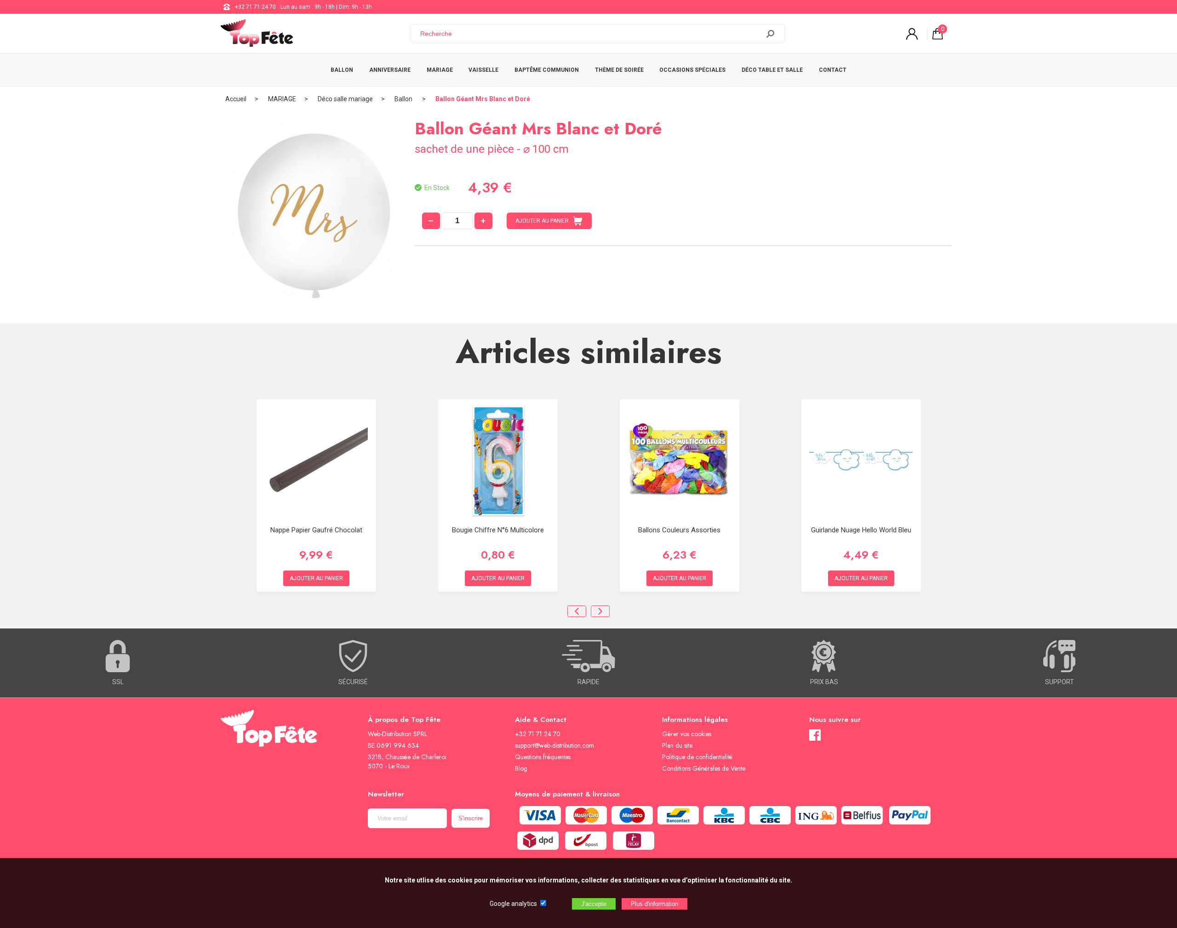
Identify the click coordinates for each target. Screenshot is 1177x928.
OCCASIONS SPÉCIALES (692, 70)
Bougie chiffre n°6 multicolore (498, 530)
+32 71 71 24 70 (255, 7)
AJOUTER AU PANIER (542, 221)
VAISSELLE (483, 70)
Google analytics (513, 903)
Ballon (404, 99)
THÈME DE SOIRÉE (619, 70)
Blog (521, 768)
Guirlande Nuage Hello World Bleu (861, 530)
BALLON (342, 70)
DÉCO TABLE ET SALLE (772, 70)
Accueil (235, 99)
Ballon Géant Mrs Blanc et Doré (482, 99)
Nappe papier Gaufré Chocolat (316, 530)
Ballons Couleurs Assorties (679, 530)
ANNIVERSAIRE (390, 70)
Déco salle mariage (345, 99)
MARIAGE (440, 70)
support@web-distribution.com (554, 745)
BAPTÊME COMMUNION (546, 70)
